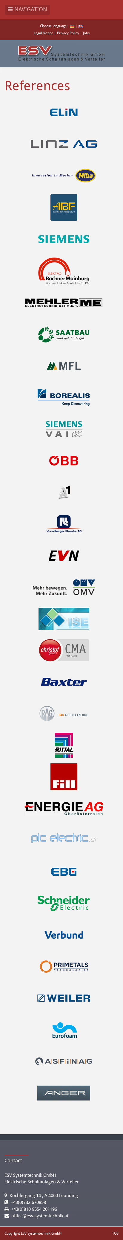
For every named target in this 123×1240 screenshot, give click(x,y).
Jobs (86, 33)
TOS (115, 1233)
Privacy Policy (68, 33)
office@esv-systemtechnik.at (39, 1216)
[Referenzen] (72, 26)
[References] (81, 26)
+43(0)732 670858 (28, 1202)
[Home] (61, 53)
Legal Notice (44, 33)
